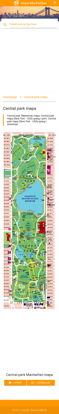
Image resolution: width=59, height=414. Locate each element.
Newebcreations (39, 410)
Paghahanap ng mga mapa (23, 24)
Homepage (10, 97)
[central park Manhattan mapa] (29, 308)
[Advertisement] (29, 63)
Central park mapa (36, 97)
